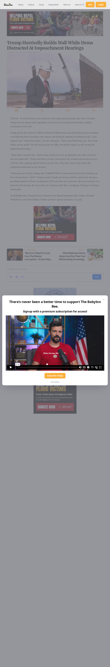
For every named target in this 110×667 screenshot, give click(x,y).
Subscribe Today (55, 375)
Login (101, 4)
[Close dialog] (103, 299)
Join (90, 4)
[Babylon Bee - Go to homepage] (8, 4)
